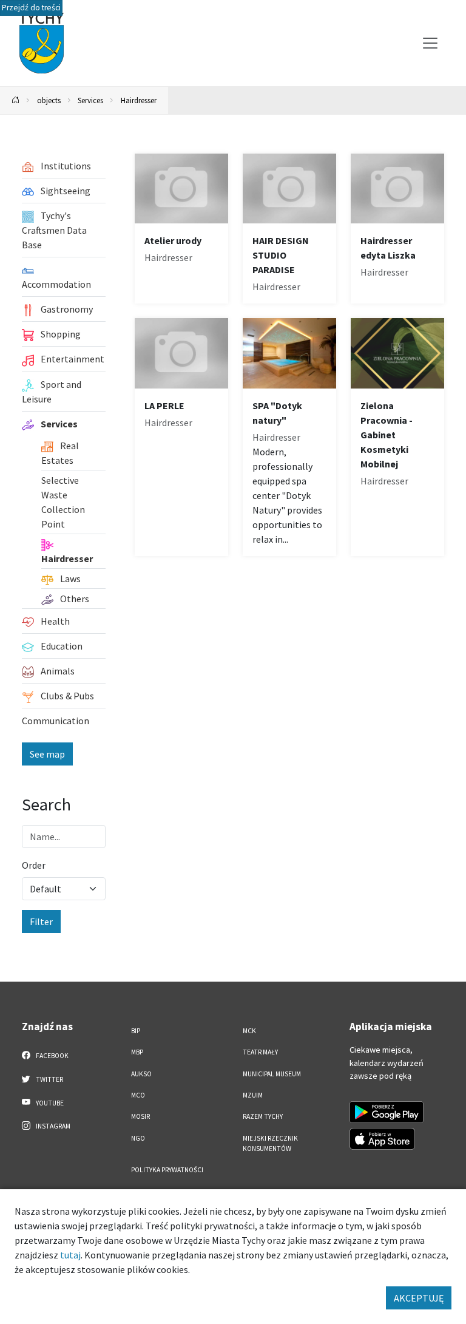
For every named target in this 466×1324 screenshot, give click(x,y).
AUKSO (141, 1074)
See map (47, 754)
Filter (41, 921)
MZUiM (253, 1095)
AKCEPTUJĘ (419, 1298)
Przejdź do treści (31, 7)
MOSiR (140, 1116)
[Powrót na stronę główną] (16, 100)
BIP (135, 1031)
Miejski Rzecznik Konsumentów (270, 1143)
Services (90, 100)
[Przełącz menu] (430, 43)
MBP (137, 1052)
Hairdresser (139, 100)
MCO (138, 1095)
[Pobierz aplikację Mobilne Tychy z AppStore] (382, 1139)
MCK (249, 1031)
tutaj (70, 1255)
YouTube (49, 1103)
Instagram (52, 1126)
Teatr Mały (260, 1052)
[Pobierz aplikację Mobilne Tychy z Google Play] (387, 1112)
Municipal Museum (272, 1074)
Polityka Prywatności (167, 1170)
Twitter (49, 1079)
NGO (138, 1138)
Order (34, 865)
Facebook (52, 1055)
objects (49, 100)
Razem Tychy (263, 1116)
